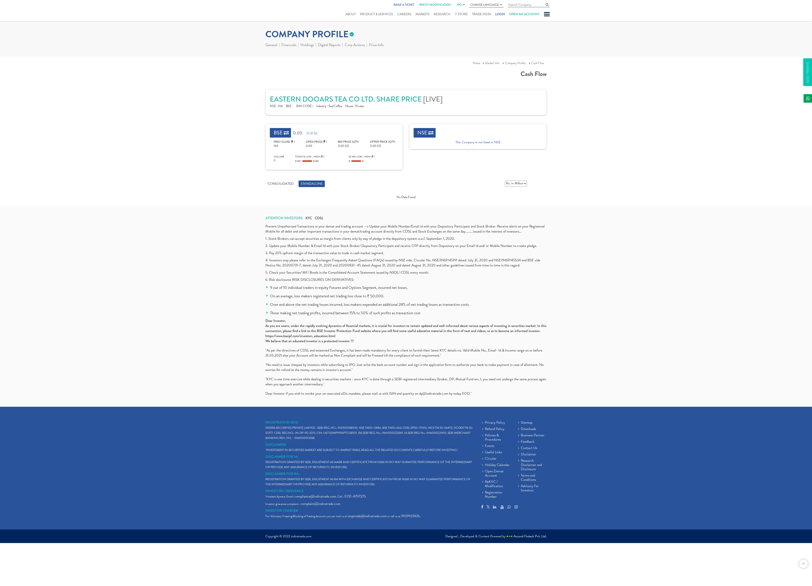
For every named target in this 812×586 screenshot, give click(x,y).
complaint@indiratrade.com (320, 503)
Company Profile (515, 63)
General (271, 45)
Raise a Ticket (404, 5)
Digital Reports (329, 45)
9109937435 (410, 516)
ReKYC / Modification (494, 484)
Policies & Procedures (493, 437)
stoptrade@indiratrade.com (367, 516)
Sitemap (526, 423)
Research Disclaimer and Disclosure (531, 465)
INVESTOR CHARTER (281, 510)
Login (500, 14)
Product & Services (376, 14)
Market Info (492, 63)
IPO (459, 5)
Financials (288, 45)
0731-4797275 (355, 496)
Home (476, 63)
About (350, 14)
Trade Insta (481, 14)
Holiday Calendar (497, 465)
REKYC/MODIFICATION (435, 5)
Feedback (527, 442)
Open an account (524, 14)
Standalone (312, 183)
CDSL (319, 218)
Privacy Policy (495, 423)
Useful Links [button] (493, 452)
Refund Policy (494, 429)
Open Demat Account (494, 473)
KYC (309, 218)
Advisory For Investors (530, 488)
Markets (422, 14)
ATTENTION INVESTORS (284, 218)
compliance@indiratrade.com (315, 496)
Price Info (376, 45)
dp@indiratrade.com (434, 393)
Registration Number (493, 494)
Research (442, 14)
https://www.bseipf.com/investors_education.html (300, 336)
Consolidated (280, 183)
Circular (491, 458)
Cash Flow (537, 63)
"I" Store (461, 14)
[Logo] (275, 11)
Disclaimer (528, 454)
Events (489, 446)
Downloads (528, 429)
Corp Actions (355, 45)
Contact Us (529, 448)
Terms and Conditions (528, 477)
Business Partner (533, 435)
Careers (404, 14)
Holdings (307, 45)
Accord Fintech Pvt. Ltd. (530, 536)
